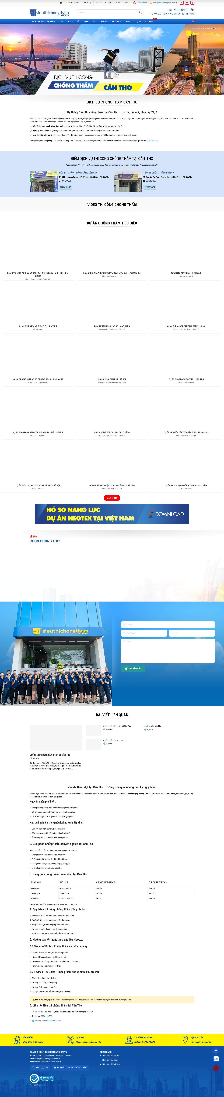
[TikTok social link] (192, 3)
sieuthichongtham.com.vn (51, 1020)
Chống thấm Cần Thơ (152, 726)
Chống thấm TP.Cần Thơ (113, 740)
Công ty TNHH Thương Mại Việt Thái (53, 1085)
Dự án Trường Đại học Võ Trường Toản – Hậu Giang (37, 379)
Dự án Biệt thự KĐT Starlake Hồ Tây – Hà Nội (38, 485)
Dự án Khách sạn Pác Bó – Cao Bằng (112, 326)
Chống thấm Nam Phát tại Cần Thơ (117, 726)
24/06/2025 (150, 730)
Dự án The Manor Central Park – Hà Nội (186, 326)
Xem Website (65, 187)
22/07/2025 (35, 758)
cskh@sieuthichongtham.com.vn (165, 3)
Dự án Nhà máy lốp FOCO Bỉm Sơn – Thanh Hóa (186, 432)
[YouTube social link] (187, 3)
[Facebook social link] (182, 3)
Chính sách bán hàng (110, 1060)
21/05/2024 (109, 744)
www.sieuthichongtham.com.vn (49, 1062)
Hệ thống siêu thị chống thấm (71, 1067)
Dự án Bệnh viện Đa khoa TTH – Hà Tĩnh (38, 326)
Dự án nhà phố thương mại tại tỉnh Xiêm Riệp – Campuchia (112, 273)
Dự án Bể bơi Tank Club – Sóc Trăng (112, 432)
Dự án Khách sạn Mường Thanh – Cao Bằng (186, 485)
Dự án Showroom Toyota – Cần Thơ (186, 379)
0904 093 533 (142, 3)
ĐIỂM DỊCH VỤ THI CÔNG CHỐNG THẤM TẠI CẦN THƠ (112, 158)
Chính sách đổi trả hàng (111, 1064)
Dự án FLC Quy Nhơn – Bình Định (186, 273)
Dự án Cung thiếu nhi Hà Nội (112, 379)
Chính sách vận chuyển (110, 1055)
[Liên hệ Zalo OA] (216, 1059)
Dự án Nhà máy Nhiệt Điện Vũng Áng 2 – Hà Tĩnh (112, 485)
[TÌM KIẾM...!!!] (141, 12)
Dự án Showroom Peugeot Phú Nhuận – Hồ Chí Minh (38, 432)
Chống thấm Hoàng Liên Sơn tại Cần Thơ (50, 754)
